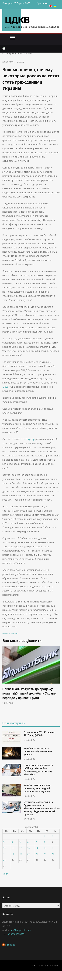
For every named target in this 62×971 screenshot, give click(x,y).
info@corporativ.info (20, 930)
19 (20, 854)
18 (13, 854)
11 (13, 848)
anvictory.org (27, 439)
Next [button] (57, 681)
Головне (10, 944)
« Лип (5, 873)
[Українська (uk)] (55, 6)
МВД (5, 386)
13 (28, 848)
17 (4, 854)
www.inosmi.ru (9, 633)
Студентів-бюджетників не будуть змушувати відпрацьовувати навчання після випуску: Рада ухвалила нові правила (42, 808)
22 (45, 854)
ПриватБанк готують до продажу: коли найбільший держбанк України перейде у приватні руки (29, 693)
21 (37, 854)
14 (37, 848)
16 (53, 848)
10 (4, 848)
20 (28, 854)
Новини (20, 62)
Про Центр (42, 3)
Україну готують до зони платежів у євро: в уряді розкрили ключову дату (37, 788)
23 (53, 854)
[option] (31, 675)
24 (4, 860)
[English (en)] (50, 6)
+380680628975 (16, 934)
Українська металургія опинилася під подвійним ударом (38, 751)
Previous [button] (4, 681)
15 (45, 848)
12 (20, 848)
